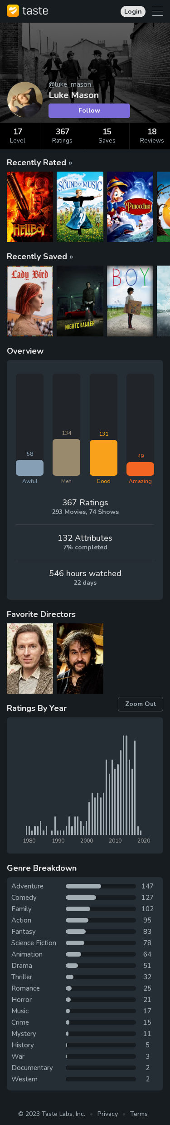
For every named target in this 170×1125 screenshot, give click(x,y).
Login (133, 11)
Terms (139, 1114)
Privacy (107, 1114)
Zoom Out (140, 704)
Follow (89, 110)
